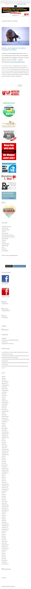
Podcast (3, 242)
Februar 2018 (4, 465)
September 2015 (5, 510)
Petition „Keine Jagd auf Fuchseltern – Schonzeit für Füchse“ (14, 49)
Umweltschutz (18, 76)
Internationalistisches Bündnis (8, 236)
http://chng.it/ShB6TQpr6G (17, 62)
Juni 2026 (4, 378)
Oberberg (4, 240)
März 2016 (4, 499)
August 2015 (4, 511)
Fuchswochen (8, 72)
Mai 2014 (4, 536)
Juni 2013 (4, 553)
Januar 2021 (4, 414)
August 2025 (4, 386)
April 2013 (4, 556)
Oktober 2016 (5, 487)
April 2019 (4, 442)
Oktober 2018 (5, 452)
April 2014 (4, 537)
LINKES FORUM (22, 67)
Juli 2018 (3, 456)
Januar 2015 (4, 522)
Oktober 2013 (5, 546)
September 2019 (5, 437)
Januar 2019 (4, 447)
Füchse (6, 71)
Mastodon (4, 577)
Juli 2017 (3, 475)
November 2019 (5, 433)
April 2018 (4, 461)
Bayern (27, 69)
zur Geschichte (5, 250)
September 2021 (5, 411)
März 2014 (4, 539)
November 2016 (5, 485)
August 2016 (4, 491)
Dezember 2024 (5, 390)
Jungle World (4, 341)
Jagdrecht (25, 72)
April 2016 (4, 497)
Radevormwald (5, 245)
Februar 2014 (4, 541)
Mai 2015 (4, 517)
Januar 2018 (4, 466)
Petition (22, 74)
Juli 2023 (3, 397)
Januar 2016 (4, 503)
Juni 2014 (4, 534)
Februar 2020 (4, 428)
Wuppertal (4, 249)
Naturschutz (17, 74)
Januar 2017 (4, 482)
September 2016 (5, 489)
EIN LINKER (4, 338)
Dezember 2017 (5, 468)
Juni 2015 (4, 515)
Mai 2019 (4, 440)
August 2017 (4, 473)
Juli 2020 (3, 423)
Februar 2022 (4, 409)
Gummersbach (5, 233)
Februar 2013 (4, 560)
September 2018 (5, 454)
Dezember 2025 (5, 381)
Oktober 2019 (5, 435)
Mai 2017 (4, 477)
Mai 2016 (4, 496)
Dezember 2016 (5, 484)
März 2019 (4, 444)
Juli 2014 (3, 532)
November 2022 (5, 402)
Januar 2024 (4, 395)
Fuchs (3, 71)
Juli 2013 (3, 551)
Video (3, 247)
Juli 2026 (3, 376)
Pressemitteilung (5, 243)
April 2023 (4, 399)
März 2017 (4, 480)
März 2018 (4, 463)
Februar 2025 (4, 388)
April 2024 (4, 393)
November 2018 (5, 451)
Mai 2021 (4, 412)
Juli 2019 (3, 439)
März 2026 (4, 380)
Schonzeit (8, 76)
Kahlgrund (9, 74)
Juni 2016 (4, 494)
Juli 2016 (3, 492)
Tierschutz (12, 76)
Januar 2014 (4, 543)
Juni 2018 (4, 458)
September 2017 (5, 471)
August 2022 (4, 406)
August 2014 (4, 530)
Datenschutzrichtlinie (21, 4)
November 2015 (5, 506)
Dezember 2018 (5, 449)
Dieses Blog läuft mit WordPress (8, 586)
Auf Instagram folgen (20, 266)
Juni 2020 (4, 425)
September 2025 (5, 385)
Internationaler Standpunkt (8, 235)
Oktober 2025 (5, 383)
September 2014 (5, 529)
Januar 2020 (4, 430)
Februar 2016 (4, 501)
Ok (15, 6)
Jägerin (5, 74)
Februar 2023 (4, 400)
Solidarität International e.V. (8, 343)
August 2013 (4, 550)
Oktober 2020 (5, 418)
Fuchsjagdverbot (22, 71)
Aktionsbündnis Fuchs (14, 67)
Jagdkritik (16, 72)
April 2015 (4, 518)
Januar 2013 (4, 562)
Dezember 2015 (5, 504)
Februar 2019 (4, 445)
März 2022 (4, 407)
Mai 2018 (4, 459)
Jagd (13, 72)
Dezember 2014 (5, 524)
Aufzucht (23, 69)
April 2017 (4, 478)
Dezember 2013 (5, 544)
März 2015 (4, 520)
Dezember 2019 (5, 432)
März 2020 (4, 426)
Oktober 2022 (5, 404)
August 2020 (4, 421)
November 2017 (5, 470)
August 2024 (4, 392)
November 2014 (5, 525)
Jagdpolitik (21, 72)
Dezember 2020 (5, 416)
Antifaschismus (5, 228)
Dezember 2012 (5, 563)
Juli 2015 (3, 513)
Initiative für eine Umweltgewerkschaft (10, 340)
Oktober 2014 (5, 527)
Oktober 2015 (5, 508)
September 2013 (5, 548)
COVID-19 (4, 231)
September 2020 (5, 419)
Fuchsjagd (16, 71)
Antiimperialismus (6, 229)
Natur (13, 74)
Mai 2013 (4, 555)
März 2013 (4, 558)
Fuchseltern (10, 71)
